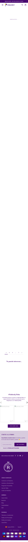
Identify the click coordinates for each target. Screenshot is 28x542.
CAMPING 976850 (5, 301)
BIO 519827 (17, 324)
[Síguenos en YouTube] (20, 455)
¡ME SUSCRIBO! (20, 444)
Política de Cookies (6, 520)
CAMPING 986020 (19, 147)
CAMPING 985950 (19, 40)
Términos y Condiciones (7, 515)
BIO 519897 (3, 346)
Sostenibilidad (4, 505)
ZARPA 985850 (18, 83)
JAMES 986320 (4, 105)
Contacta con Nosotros (7, 480)
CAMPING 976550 (5, 257)
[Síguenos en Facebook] (15, 455)
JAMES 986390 (18, 105)
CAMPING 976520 (5, 235)
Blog (2, 502)
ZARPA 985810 (18, 126)
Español (19, 527)
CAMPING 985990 (5, 191)
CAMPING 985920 (5, 40)
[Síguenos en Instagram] (18, 455)
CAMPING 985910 (19, 278)
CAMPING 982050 (19, 191)
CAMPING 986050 (5, 126)
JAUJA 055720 (4, 324)
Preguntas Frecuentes (6, 485)
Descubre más (14, 426)
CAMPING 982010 (19, 169)
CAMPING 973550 (19, 257)
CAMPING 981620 (19, 301)
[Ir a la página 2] (21, 352)
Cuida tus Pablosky (6, 490)
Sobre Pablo (4, 498)
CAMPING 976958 (5, 279)
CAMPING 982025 (19, 234)
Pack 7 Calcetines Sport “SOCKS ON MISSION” (9, 388)
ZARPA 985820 (4, 83)
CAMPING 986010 (19, 61)
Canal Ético (4, 522)
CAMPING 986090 (5, 147)
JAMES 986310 (4, 62)
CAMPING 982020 (5, 212)
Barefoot (3, 500)
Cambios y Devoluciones (7, 483)
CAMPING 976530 (5, 170)
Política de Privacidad (13, 448)
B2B (2, 507)
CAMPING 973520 (19, 213)
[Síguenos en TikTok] (22, 455)
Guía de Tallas (4, 488)
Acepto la (11, 448)
